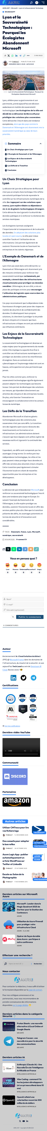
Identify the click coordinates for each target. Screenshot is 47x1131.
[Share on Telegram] (20, 56)
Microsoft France (17, 659)
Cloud (37, 859)
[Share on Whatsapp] (12, 56)
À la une (26, 931)
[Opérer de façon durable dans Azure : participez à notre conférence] (9, 939)
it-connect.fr (21, 539)
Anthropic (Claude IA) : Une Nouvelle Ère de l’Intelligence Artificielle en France (30, 1067)
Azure (37, 856)
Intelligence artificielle (26, 1074)
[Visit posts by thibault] (5, 63)
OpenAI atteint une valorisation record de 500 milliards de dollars (29, 1100)
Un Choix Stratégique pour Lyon (20, 149)
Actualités (39, 843)
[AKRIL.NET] (11, 2)
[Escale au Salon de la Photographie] (38, 876)
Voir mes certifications (12, 726)
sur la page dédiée (20, 1005)
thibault (15, 62)
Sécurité (20, 1033)
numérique (7, 535)
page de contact (35, 990)
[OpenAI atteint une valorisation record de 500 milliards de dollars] (9, 1100)
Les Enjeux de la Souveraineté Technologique (18, 159)
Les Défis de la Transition (18, 166)
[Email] (30, 549)
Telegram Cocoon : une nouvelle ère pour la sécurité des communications (30, 1041)
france (23, 532)
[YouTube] (23, 1121)
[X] (20, 1121)
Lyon (29, 532)
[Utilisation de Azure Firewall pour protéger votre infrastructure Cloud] (9, 924)
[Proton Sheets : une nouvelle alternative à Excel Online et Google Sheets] (9, 1026)
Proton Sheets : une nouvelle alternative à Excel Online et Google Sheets (30, 1026)
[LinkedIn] (27, 1121)
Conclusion (11, 170)
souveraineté (17, 535)
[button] (31, 3)
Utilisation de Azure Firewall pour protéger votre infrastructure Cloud (30, 924)
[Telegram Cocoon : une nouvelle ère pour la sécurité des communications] (9, 1041)
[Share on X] (8, 56)
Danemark (15, 532)
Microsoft (10, 12)
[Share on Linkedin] (16, 56)
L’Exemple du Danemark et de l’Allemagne (24, 154)
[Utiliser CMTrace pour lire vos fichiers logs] (38, 829)
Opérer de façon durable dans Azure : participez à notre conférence (28, 939)
